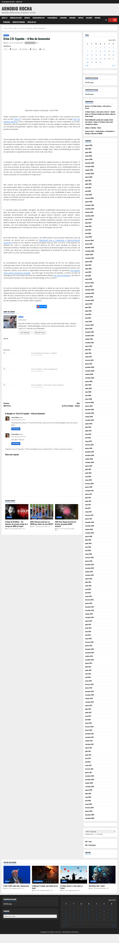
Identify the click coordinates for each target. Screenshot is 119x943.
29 (92, 62)
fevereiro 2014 (89, 642)
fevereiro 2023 (89, 283)
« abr (87, 65)
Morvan (87, 106)
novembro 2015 (89, 568)
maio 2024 (88, 230)
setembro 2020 (89, 378)
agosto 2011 (88, 748)
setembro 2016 (89, 533)
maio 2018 (88, 476)
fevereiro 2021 (89, 360)
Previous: (7, 404)
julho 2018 (88, 469)
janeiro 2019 (88, 448)
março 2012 (88, 723)
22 (92, 59)
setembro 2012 (89, 702)
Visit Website (25, 333)
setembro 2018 (89, 462)
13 (113, 51)
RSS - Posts (88, 841)
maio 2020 (88, 392)
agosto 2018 (88, 466)
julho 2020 (88, 385)
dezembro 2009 (89, 815)
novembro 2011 (89, 737)
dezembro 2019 (89, 409)
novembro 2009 (89, 818)
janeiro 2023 (88, 286)
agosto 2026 (88, 145)
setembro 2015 (89, 575)
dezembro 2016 (89, 522)
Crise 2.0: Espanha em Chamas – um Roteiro (44, 353)
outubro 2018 (89, 459)
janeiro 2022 (88, 328)
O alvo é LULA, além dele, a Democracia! (16, 886)
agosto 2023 (88, 261)
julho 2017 (88, 498)
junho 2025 (88, 184)
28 (87, 62)
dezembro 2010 (89, 776)
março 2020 (88, 399)
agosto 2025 (88, 177)
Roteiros (97, 18)
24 (100, 59)
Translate (100, 834)
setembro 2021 (89, 343)
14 (87, 55)
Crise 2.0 (4, 18)
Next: (71, 404)
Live (115, 20)
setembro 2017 (89, 491)
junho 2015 (88, 586)
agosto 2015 (88, 579)
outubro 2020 (89, 374)
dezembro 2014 (89, 607)
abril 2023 (88, 276)
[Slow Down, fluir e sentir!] (102, 874)
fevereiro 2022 (89, 325)
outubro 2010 (89, 783)
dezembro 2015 (89, 564)
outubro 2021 (89, 339)
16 (96, 55)
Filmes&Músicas (52, 18)
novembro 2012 (89, 695)
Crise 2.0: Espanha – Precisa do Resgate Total (44, 369)
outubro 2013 (89, 656)
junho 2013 (88, 670)
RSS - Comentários (90, 845)
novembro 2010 (89, 779)
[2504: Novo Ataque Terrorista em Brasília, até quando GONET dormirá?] (66, 511)
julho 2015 (88, 582)
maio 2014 (88, 631)
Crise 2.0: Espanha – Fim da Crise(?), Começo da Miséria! (47, 385)
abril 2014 (88, 635)
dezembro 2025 (89, 163)
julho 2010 (88, 794)
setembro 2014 (89, 617)
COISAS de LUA (31, 22)
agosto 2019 (88, 424)
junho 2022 (88, 311)
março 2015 (88, 596)
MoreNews (65, 932)
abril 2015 (88, 593)
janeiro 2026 (88, 159)
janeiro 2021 (88, 364)
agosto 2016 (88, 536)
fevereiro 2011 (89, 769)
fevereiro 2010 (89, 808)
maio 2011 (88, 758)
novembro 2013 (89, 653)
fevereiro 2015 (89, 600)
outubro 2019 (89, 417)
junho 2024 (88, 226)
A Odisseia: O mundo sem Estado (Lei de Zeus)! (45, 887)
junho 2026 (88, 152)
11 (104, 51)
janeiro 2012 (88, 730)
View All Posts (40, 333)
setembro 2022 (89, 300)
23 (96, 59)
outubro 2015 (89, 572)
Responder (15, 429)
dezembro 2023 (89, 247)
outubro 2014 (89, 614)
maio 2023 (88, 272)
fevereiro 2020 (89, 402)
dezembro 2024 (89, 205)
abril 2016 (88, 550)
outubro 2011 (89, 741)
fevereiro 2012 (89, 727)
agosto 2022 (88, 304)
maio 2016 (88, 547)
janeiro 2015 (88, 603)
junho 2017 (88, 501)
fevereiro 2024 (89, 240)
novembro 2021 (89, 335)
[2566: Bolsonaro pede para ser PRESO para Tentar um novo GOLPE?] (41, 511)
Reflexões (89, 18)
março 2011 (88, 765)
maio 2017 (88, 505)
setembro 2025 (89, 173)
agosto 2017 (88, 494)
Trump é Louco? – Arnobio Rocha (94, 131)
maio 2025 (88, 188)
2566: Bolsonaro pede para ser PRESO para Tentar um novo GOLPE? (41, 523)
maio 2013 (88, 674)
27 (113, 59)
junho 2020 (88, 388)
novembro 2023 (89, 251)
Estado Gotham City (39, 18)
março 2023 (88, 279)
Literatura (63, 18)
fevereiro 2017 (89, 515)
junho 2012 (88, 712)
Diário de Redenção (19, 22)
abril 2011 (88, 762)
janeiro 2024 (88, 244)
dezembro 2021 (89, 332)
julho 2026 (88, 149)
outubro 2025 (89, 170)
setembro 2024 (89, 216)
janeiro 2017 (88, 519)
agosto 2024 (88, 219)
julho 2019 (88, 427)
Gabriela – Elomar (96, 128)
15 (92, 55)
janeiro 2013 (88, 688)
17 (100, 55)
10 (100, 51)
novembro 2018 (89, 455)
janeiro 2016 (88, 561)
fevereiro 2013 (89, 684)
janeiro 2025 (88, 202)
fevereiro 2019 (89, 445)
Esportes (27, 18)
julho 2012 (88, 709)
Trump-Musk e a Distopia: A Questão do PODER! (100, 132)
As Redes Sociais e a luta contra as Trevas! (71, 887)
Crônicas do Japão (16, 18)
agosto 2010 (88, 790)
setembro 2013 (89, 660)
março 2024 (88, 237)
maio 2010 (88, 797)
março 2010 (88, 804)
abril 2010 (88, 801)
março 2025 (88, 195)
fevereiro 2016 (89, 557)
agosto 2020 (88, 381)
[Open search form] (106, 20)
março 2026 (88, 156)
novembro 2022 (89, 293)
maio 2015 (88, 589)
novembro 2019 (89, 413)
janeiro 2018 (88, 487)
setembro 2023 (89, 258)
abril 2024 (88, 233)
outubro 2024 (89, 212)
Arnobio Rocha (17, 8)
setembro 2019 (89, 420)
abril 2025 (88, 191)
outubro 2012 (89, 698)
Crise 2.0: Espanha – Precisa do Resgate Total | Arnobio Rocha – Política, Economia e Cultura (42, 449)
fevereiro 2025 (89, 198)
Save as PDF (42, 306)
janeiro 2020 (88, 406)
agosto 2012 (88, 705)
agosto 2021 (88, 346)
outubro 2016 (89, 529)
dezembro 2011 (89, 734)
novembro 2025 (89, 166)
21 (87, 59)
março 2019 (88, 441)
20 (113, 55)
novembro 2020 (89, 371)
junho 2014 (88, 628)
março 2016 (88, 554)
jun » (114, 65)
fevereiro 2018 (89, 483)
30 (96, 62)
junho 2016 (88, 543)
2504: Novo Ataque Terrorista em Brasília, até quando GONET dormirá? (65, 524)
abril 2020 (88, 395)
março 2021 (88, 357)
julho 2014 (88, 624)
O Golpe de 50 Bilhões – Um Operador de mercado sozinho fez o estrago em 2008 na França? (16, 524)
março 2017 (88, 512)
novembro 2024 (89, 209)
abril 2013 (88, 677)
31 (100, 62)
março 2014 (88, 638)
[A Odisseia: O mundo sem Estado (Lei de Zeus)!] (45, 874)
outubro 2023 (89, 254)
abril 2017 (88, 508)
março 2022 (88, 321)
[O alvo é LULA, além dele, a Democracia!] (16, 874)
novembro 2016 (89, 526)
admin (7, 43)
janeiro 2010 (88, 811)
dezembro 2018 (89, 452)
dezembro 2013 (89, 649)
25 (104, 59)
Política (80, 18)
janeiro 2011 (88, 772)
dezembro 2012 (89, 691)
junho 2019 (88, 431)
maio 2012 (88, 716)
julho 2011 (88, 751)
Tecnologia (6, 22)
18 (104, 55)
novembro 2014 (89, 610)
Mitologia (72, 18)
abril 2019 (88, 438)
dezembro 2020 (89, 367)
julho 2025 (88, 180)
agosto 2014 (88, 621)
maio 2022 (88, 314)
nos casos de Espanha (61, 275)
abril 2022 (88, 318)
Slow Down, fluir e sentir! (97, 886)
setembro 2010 (89, 786)
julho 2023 (88, 265)
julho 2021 (88, 350)
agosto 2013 (88, 663)
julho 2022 (88, 307)
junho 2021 (88, 353)
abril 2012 (88, 720)
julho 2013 (88, 667)
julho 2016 (88, 540)
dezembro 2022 (89, 290)
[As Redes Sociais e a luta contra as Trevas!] (73, 874)
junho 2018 (88, 473)
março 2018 (88, 480)
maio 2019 (88, 434)
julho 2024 (88, 223)
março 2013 (88, 681)
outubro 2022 (89, 297)
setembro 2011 (89, 744)
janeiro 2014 (88, 646)
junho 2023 (88, 269)
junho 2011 (88, 755)
